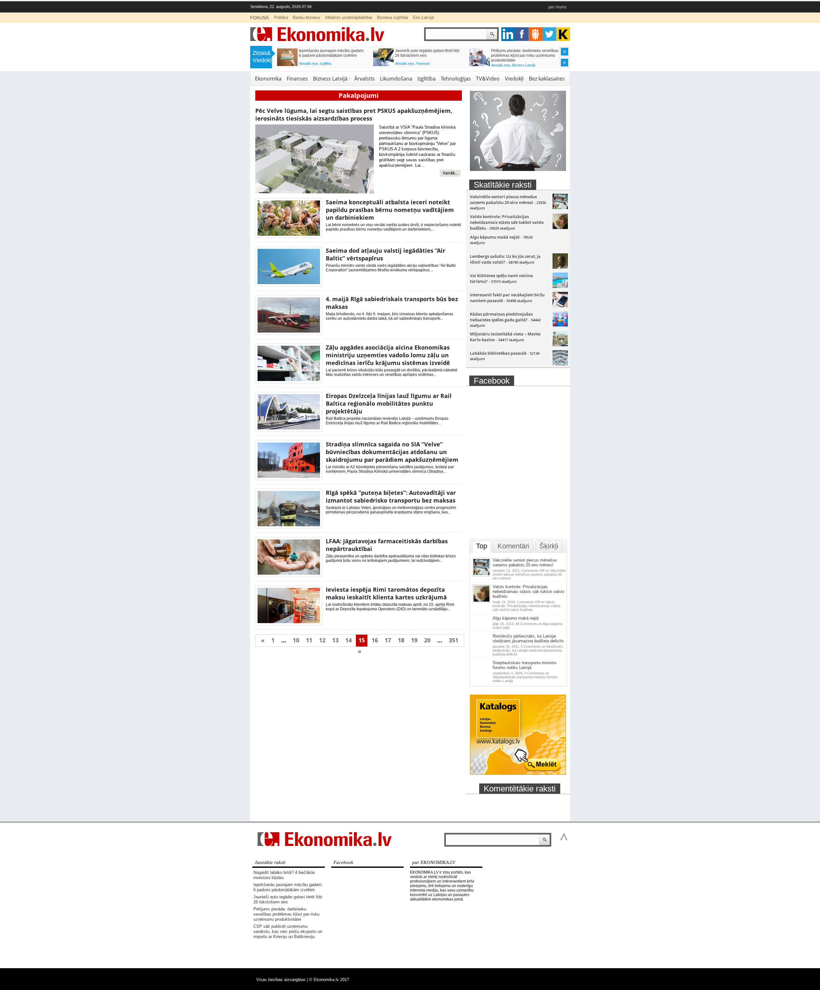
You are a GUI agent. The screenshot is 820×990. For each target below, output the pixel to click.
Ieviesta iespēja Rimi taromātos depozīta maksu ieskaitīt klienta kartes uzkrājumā (386, 593)
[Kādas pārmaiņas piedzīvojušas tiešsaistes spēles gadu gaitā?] (560, 325)
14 (348, 640)
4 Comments (525, 677)
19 (414, 640)
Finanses (423, 63)
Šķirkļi (548, 546)
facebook (522, 34)
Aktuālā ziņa (308, 63)
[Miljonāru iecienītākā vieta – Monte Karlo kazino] (560, 345)
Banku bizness (306, 17)
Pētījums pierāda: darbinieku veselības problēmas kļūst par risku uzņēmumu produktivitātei (525, 55)
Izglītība (325, 63)
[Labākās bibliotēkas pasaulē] (560, 364)
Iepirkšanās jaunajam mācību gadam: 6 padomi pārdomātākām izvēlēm (331, 53)
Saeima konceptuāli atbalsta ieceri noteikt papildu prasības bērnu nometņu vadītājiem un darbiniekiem (390, 209)
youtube (563, 34)
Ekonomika (268, 78)
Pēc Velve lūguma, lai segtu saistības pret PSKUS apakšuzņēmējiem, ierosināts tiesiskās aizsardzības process (353, 114)
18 (401, 640)
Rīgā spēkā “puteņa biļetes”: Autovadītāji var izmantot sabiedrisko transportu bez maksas (391, 496)
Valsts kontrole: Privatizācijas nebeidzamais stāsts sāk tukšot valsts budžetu (507, 222)
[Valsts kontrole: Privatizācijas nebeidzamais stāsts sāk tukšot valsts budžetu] (560, 227)
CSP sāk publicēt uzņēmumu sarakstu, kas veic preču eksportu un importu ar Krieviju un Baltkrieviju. (287, 931)
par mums (557, 7)
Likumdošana (396, 78)
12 (322, 640)
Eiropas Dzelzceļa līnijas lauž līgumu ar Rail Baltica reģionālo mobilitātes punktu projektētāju (389, 403)
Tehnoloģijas (456, 78)
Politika (281, 17)
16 (375, 640)
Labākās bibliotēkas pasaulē (498, 353)
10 (296, 640)
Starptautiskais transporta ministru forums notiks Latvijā (524, 665)
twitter (549, 34)
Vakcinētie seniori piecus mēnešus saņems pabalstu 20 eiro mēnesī (503, 199)
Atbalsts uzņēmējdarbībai (348, 17)
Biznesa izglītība (392, 17)
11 (309, 640)
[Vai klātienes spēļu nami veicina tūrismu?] (560, 286)
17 (388, 640)
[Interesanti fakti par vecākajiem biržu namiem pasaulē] (560, 306)
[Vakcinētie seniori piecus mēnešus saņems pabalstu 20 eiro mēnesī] (560, 207)
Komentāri (513, 546)
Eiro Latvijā (423, 17)
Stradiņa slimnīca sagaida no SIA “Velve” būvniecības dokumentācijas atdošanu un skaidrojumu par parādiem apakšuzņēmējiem (392, 451)
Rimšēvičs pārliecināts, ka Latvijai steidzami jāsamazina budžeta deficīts (528, 638)
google (508, 34)
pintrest (536, 34)
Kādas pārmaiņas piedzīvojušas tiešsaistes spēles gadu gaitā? (501, 317)
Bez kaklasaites (547, 78)
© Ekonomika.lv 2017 (329, 979)
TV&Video (488, 78)
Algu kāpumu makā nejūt (495, 237)
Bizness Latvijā (523, 65)
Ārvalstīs (364, 78)
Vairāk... (450, 173)
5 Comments (528, 650)
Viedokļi (514, 78)
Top (481, 546)
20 (427, 640)
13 (335, 640)
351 (453, 640)
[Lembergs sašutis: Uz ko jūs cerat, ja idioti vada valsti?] (560, 267)
